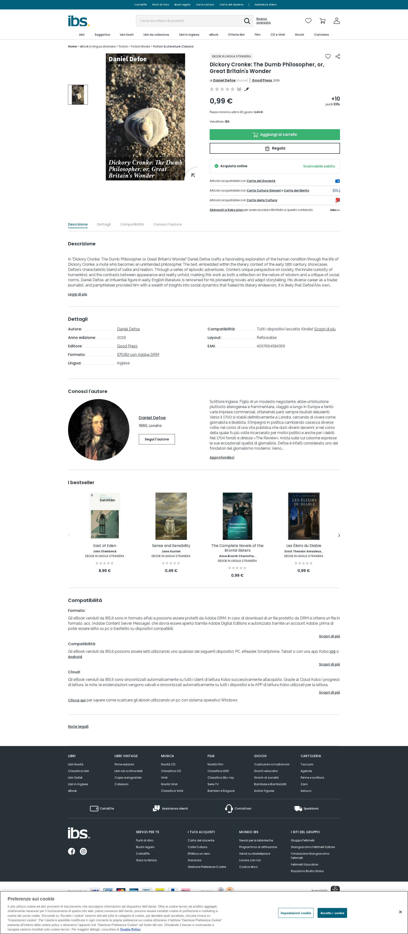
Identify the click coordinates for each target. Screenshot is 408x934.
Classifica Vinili (172, 791)
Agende (306, 771)
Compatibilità (132, 224)
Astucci (306, 791)
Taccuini (307, 764)
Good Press (262, 80)
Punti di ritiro (160, 4)
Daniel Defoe (224, 80)
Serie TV (213, 784)
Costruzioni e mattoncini (271, 764)
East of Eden (104, 545)
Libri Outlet (75, 778)
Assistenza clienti (265, 4)
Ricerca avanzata (263, 21)
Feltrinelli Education (305, 864)
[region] (204, 912)
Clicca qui (77, 700)
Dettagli (104, 224)
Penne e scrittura (312, 778)
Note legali (78, 726)
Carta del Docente (261, 181)
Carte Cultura (205, 4)
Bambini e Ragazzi (221, 791)
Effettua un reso (199, 854)
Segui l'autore (157, 439)
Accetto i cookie (332, 913)
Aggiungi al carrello (278, 134)
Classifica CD (171, 771)
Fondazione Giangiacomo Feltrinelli (310, 856)
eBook (72, 791)
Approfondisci (222, 457)
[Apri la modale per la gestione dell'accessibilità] (335, 890)
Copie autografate (128, 778)
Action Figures (264, 791)
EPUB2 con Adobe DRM (138, 354)
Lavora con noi (250, 860)
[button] (247, 21)
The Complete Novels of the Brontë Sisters (237, 548)
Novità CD (168, 764)
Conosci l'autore (167, 224)
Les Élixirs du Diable (303, 545)
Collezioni (121, 784)
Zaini (304, 784)
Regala (278, 148)
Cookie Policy (130, 929)
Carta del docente (231, 4)
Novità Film (215, 764)
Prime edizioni (124, 764)
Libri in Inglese (78, 784)
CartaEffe (140, 4)
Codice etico (248, 867)
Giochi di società (266, 778)
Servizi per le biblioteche (256, 840)
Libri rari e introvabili (129, 771)
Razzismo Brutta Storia (307, 871)
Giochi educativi (266, 771)
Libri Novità (75, 764)
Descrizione (78, 224)
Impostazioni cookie (296, 913)
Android (75, 656)
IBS (227, 121)
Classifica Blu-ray (221, 778)
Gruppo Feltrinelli (302, 840)
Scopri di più (325, 329)
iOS (333, 651)
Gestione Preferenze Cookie (207, 867)
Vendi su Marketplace (254, 854)
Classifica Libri (78, 771)
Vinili (164, 778)
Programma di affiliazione (258, 847)
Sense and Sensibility (171, 545)
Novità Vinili (169, 784)
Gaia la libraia (146, 860)
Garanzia (194, 860)
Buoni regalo (182, 4)
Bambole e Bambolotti (270, 784)
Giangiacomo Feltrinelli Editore (313, 847)
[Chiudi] (400, 912)
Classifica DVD (218, 771)
